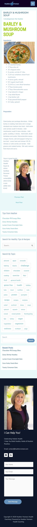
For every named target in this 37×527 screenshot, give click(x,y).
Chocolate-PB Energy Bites (11, 218)
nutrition (20, 290)
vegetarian (19, 323)
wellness (7, 328)
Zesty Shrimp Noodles (9, 222)
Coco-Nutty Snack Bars (10, 228)
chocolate (16, 271)
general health (16, 280)
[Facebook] (6, 455)
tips (5, 319)
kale (5, 290)
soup (29, 305)
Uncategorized (9, 19)
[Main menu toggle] (33, 3)
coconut (26, 271)
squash (15, 309)
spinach (6, 310)
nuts (28, 290)
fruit (5, 280)
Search (4, 337)
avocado (23, 261)
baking (6, 266)
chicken (6, 271)
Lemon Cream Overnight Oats (12, 225)
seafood (13, 305)
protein (14, 295)
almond (6, 261)
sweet (6, 314)
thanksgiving (28, 314)
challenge (25, 265)
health (19, 285)
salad (5, 305)
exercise (16, 275)
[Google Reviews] (11, 455)
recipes (16, 300)
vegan (20, 318)
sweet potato (16, 314)
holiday (28, 285)
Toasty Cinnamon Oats (10, 232)
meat (12, 290)
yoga (25, 329)
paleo (6, 295)
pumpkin (24, 295)
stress (23, 310)
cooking (6, 275)
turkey (12, 319)
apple (14, 261)
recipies (25, 300)
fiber (24, 276)
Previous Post (19, 197)
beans (15, 266)
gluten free (8, 285)
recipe (6, 300)
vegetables (7, 324)
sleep (22, 305)
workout (18, 329)
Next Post (19, 202)
